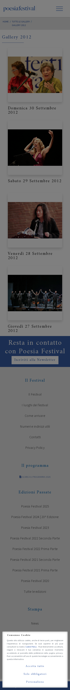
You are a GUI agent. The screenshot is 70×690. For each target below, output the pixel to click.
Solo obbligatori (35, 674)
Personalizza (35, 682)
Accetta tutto (35, 666)
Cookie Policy (31, 646)
